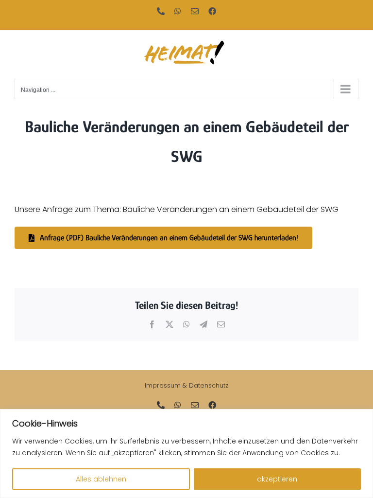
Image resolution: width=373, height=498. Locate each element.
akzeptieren (277, 479)
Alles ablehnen (101, 479)
